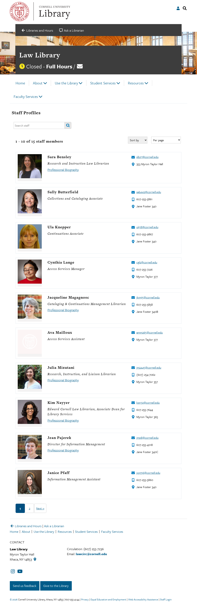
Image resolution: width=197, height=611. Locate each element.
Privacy (85, 599)
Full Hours (59, 66)
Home (20, 83)
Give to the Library (56, 585)
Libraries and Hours (28, 526)
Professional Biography (63, 169)
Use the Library (66, 83)
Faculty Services (26, 96)
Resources (136, 83)
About (38, 83)
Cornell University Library (54, 11)
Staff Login (166, 599)
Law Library (39, 55)
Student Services (103, 83)
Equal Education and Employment (108, 599)
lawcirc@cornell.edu (91, 553)
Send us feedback (24, 585)
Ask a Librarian (54, 526)
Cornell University (19, 11)
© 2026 (14, 599)
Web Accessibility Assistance (143, 599)
